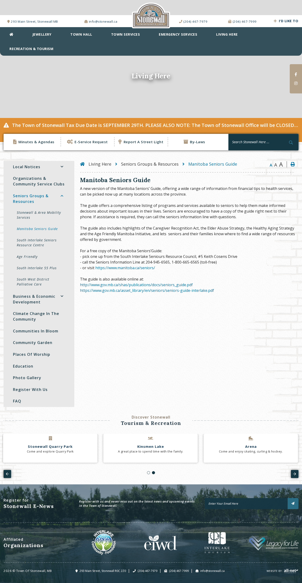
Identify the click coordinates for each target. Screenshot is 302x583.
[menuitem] (11, 34)
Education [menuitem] (23, 366)
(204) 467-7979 (147, 571)
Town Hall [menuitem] (81, 34)
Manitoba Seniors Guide (212, 164)
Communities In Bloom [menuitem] (35, 331)
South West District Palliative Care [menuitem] (33, 281)
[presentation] (7, 474)
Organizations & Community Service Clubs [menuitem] (39, 181)
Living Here (99, 164)
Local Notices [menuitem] (26, 166)
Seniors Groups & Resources (150, 164)
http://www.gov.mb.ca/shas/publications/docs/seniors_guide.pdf (136, 284)
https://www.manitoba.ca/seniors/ (125, 267)
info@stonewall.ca (212, 571)
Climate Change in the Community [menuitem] (36, 316)
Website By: (275, 571)
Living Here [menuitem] (227, 34)
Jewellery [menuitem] (42, 34)
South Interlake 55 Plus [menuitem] (37, 268)
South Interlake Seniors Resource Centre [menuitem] (37, 242)
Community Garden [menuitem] (32, 342)
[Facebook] (296, 74)
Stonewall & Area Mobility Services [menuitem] (39, 215)
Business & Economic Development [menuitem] (34, 299)
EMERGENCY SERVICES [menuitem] (178, 34)
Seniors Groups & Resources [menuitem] (31, 198)
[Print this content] (291, 164)
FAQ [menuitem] (17, 401)
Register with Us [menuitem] (30, 389)
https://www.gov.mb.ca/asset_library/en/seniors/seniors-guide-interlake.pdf (147, 290)
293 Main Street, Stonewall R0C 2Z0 (103, 571)
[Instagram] (296, 83)
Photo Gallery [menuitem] (27, 377)
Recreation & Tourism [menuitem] (31, 48)
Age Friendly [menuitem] (27, 256)
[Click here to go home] (84, 164)
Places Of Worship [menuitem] (31, 354)
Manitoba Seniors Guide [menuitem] (37, 228)
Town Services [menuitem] (125, 34)
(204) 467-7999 (179, 571)
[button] (62, 167)
